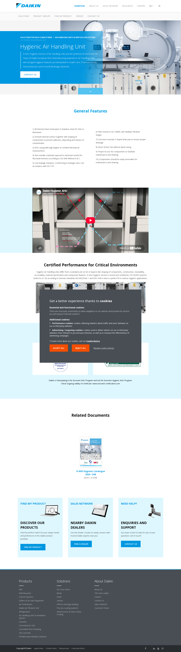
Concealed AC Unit (27, 625)
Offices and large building (67, 604)
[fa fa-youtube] (158, 648)
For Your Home (63, 589)
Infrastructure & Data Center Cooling (69, 613)
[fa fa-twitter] (150, 648)
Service (79, 16)
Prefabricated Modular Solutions (33, 636)
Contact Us (93, 16)
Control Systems (26, 597)
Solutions (23, 16)
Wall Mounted (25, 593)
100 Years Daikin (101, 593)
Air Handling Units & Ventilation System (32, 616)
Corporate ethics (78, 648)
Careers (97, 597)
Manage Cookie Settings (104, 348)
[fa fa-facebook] (146, 648)
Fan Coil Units (25, 633)
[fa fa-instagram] (162, 648)
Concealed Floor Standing (30, 629)
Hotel (59, 597)
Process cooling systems (67, 608)
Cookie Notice (93, 341)
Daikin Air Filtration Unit (29, 608)
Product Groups (41, 16)
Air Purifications (25, 604)
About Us (98, 589)
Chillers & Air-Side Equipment (31, 600)
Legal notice (38, 648)
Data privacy (64, 648)
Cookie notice (51, 648)
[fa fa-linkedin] (154, 648)
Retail (59, 593)
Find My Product (63, 16)
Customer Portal (101, 608)
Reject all (80, 348)
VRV (20, 589)
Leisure (60, 600)
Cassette (23, 622)
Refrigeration (24, 611)
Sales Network (100, 604)
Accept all (58, 348)
